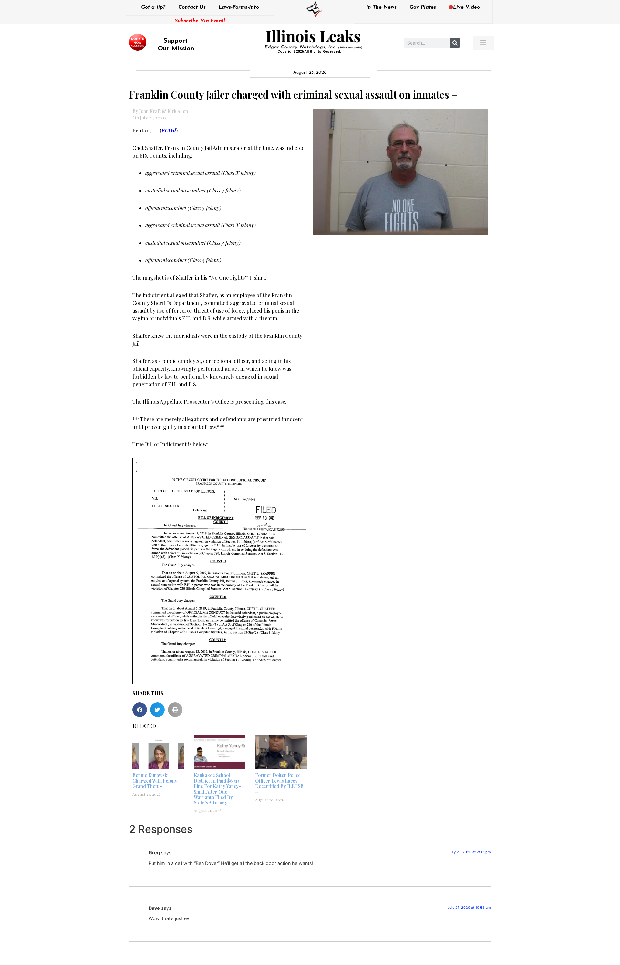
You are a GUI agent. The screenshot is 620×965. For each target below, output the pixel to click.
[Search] (455, 43)
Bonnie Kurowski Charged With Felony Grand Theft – (154, 780)
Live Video (466, 7)
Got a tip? (153, 7)
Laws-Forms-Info (239, 7)
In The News (381, 7)
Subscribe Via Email (200, 21)
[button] (139, 709)
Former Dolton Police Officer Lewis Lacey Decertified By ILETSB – (279, 783)
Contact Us (192, 7)
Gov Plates (422, 7)
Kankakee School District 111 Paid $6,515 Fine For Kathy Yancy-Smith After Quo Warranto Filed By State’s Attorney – (217, 788)
